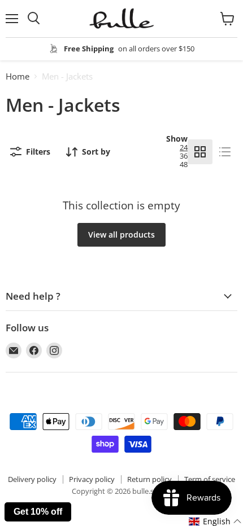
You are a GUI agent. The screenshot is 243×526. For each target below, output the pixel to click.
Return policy (149, 479)
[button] (215, 521)
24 (184, 147)
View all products (121, 234)
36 (184, 156)
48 (184, 164)
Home (17, 76)
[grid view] (200, 151)
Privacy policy (92, 479)
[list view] (224, 151)
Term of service (209, 479)
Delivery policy (32, 479)
